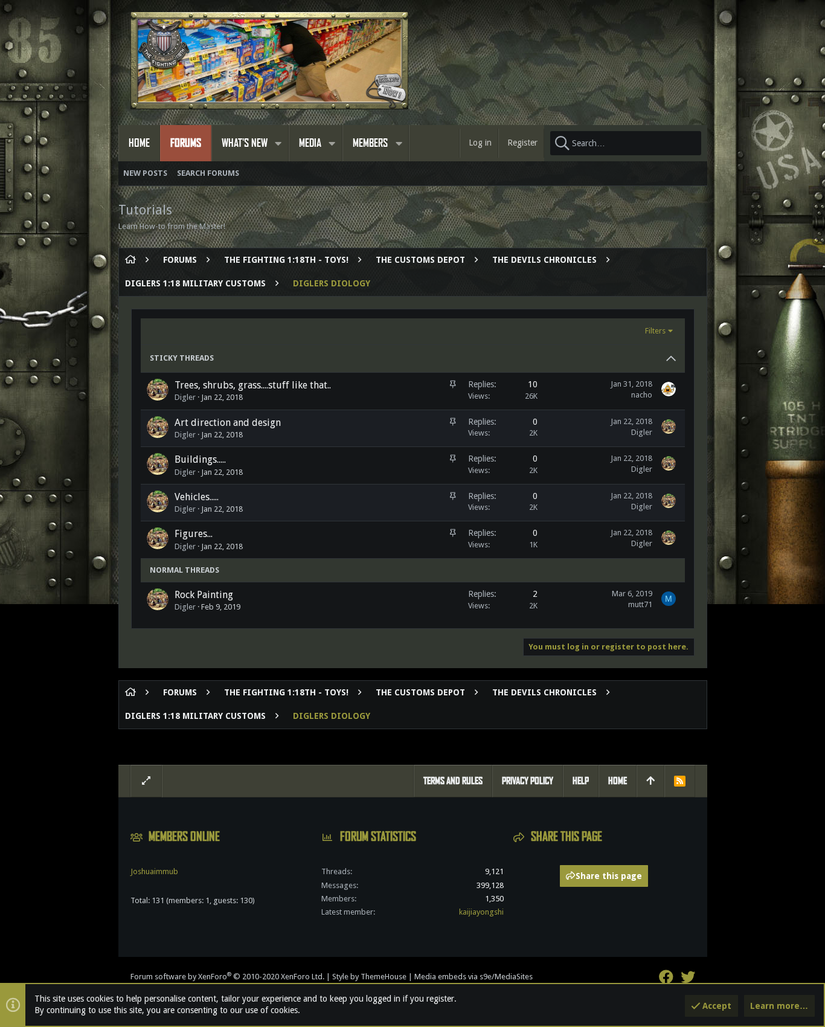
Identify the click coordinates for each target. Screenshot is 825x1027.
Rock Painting (204, 594)
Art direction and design (228, 422)
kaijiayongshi (481, 911)
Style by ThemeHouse (369, 976)
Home (617, 781)
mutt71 (640, 604)
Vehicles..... (197, 497)
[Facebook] (666, 977)
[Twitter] (688, 977)
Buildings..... (200, 459)
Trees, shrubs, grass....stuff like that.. (253, 385)
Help (581, 781)
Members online (184, 836)
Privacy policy (527, 781)
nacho (641, 394)
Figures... (194, 533)
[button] (278, 143)
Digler (185, 397)
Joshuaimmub (154, 871)
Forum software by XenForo (227, 976)
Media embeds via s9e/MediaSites (473, 976)
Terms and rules (453, 781)
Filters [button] (655, 330)
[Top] (650, 781)
